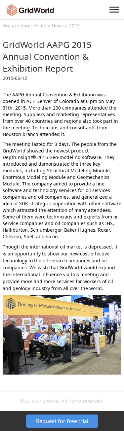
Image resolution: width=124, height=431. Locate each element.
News (58, 25)
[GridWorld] (30, 9)
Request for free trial (62, 421)
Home (39, 25)
